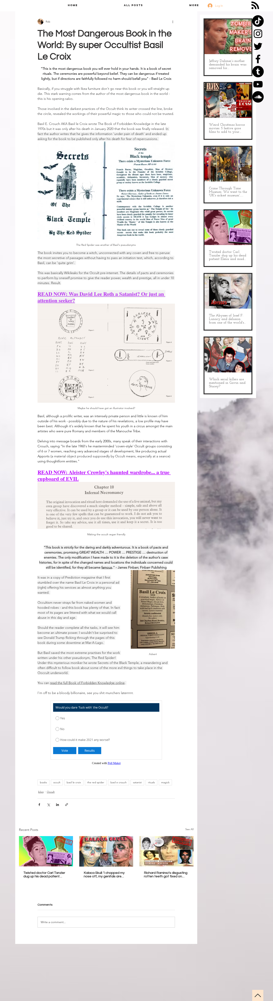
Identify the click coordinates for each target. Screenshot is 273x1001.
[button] (264, 8)
